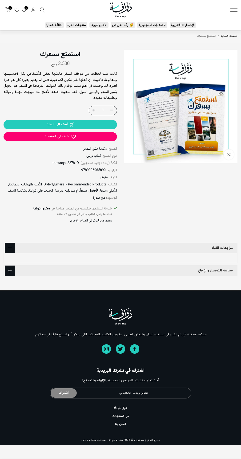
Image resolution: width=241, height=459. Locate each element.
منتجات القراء (76, 25)
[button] (60, 136)
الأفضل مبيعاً (89, 190)
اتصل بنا (120, 424)
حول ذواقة (120, 408)
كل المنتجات (120, 416)
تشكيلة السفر (17, 190)
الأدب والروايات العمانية (25, 184)
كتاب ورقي (93, 156)
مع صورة (99, 198)
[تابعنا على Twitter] (120, 349)
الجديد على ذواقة (41, 190)
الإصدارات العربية (183, 25)
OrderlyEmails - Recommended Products (75, 184)
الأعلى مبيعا (99, 25)
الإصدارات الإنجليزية (152, 25)
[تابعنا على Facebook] (134, 349)
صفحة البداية (229, 36)
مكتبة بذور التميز (95, 149)
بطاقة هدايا (54, 25)
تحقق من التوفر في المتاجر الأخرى (91, 221)
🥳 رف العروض (123, 25)
